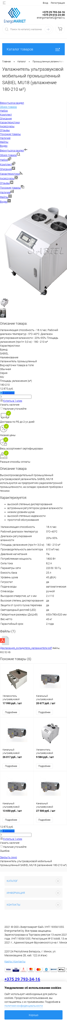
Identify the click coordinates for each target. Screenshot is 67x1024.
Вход (45, 2)
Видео (3, 201)
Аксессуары (7, 178)
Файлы (4, 197)
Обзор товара (8, 155)
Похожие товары (10, 187)
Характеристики (10, 173)
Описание (6, 169)
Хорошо (33, 1015)
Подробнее (11, 712)
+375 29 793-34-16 (22, 979)
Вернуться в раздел (12, 150)
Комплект (6, 164)
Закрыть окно (8, 857)
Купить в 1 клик (12, 400)
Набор (4, 159)
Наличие (5, 192)
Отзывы (5, 183)
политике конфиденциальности (23, 1005)
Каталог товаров (20, 49)
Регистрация (58, 2)
